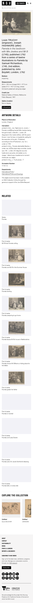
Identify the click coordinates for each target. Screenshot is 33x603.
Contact (4, 541)
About (3, 538)
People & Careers (7, 548)
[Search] (28, 3)
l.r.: (11, 160)
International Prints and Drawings (12, 174)
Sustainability (6, 543)
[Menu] (30, 3)
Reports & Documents (8, 551)
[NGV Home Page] (6, 3)
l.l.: (11, 128)
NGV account (13, 563)
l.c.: (11, 146)
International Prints (8, 172)
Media (3, 546)
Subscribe (6, 567)
